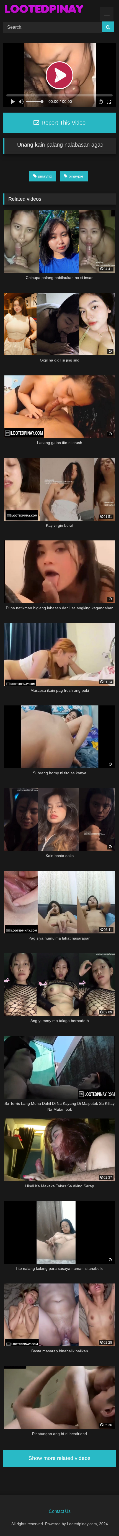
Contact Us (60, 1511)
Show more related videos (59, 1458)
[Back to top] (102, 1519)
